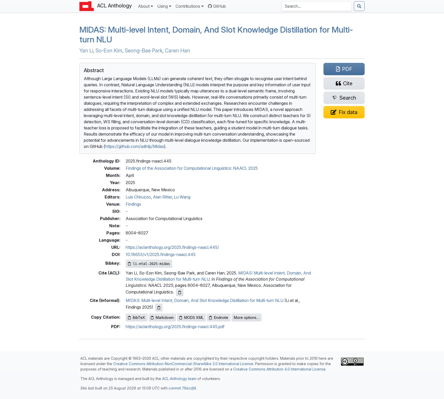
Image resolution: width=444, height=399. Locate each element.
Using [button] (162, 6)
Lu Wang (182, 197)
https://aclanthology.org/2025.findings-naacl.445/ (172, 247)
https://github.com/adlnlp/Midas (134, 146)
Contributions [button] (187, 6)
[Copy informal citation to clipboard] (159, 307)
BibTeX (139, 317)
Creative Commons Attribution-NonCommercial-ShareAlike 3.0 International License (183, 364)
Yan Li (86, 51)
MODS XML (193, 317)
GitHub (219, 6)
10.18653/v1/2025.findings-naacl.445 (161, 254)
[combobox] (316, 6)
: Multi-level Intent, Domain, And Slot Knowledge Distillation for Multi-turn (216, 34)
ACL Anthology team (179, 378)
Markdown (165, 317)
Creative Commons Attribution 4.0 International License (279, 369)
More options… (246, 317)
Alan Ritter (162, 197)
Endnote (221, 317)
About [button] (144, 6)
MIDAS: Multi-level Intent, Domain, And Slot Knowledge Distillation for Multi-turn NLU (204, 300)
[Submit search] (359, 6)
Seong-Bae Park (143, 51)
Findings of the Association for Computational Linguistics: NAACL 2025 (192, 168)
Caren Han (177, 51)
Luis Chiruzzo (138, 197)
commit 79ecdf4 (182, 388)
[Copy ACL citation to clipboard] (179, 292)
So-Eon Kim (109, 51)
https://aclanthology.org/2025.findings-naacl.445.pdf (175, 326)
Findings (133, 204)
